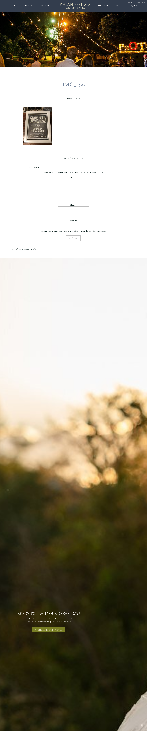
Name (73, 205)
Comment (73, 177)
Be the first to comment (73, 158)
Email (73, 213)
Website (73, 220)
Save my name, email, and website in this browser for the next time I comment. (73, 231)
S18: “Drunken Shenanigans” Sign (25, 249)
